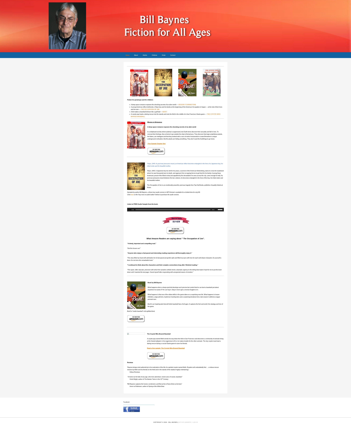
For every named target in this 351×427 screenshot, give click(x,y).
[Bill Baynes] (175, 26)
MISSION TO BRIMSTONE (187, 104)
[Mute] (216, 210)
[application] (175, 209)
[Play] (129, 210)
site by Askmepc (185, 422)
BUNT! (165, 112)
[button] (128, 82)
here (132, 194)
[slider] (220, 209)
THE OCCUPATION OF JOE (150, 109)
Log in (195, 422)
